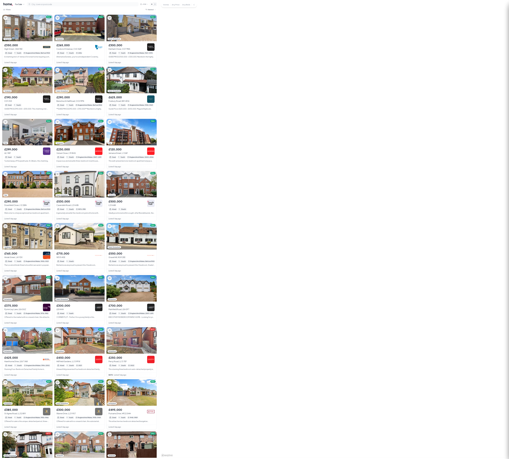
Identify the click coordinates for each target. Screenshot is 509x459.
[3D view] (502, 449)
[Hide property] (11, 18)
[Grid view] (151, 4)
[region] (334, 229)
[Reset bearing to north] (502, 445)
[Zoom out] (502, 440)
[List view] (155, 4)
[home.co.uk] (8, 4)
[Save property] (5, 18)
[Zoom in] (502, 435)
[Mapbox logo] (167, 455)
